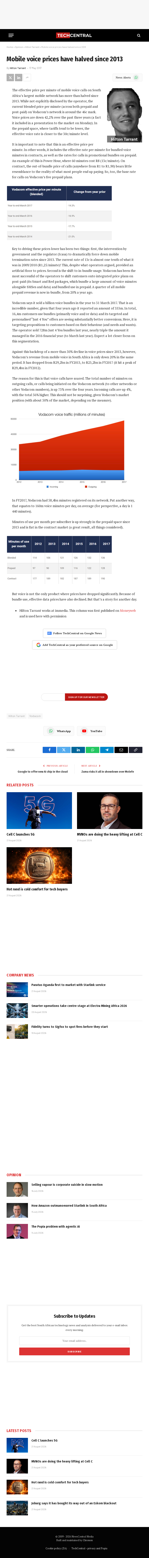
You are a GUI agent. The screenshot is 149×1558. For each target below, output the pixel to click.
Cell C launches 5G (21, 834)
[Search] (138, 35)
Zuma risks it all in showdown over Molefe (107, 771)
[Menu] (11, 35)
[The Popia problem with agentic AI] (17, 1231)
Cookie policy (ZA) (56, 1548)
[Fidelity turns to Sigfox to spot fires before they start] (17, 1031)
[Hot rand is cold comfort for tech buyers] (39, 865)
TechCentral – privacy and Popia (89, 1548)
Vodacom (35, 716)
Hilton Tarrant (32, 47)
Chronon (88, 1540)
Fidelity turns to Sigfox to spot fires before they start (69, 1027)
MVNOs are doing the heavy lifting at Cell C (109, 834)
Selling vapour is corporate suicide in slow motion (67, 1185)
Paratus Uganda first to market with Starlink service (68, 985)
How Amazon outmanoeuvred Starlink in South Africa (69, 1206)
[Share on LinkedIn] (18, 77)
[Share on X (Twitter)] (10, 77)
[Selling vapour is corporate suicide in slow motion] (17, 1189)
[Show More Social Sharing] (27, 77)
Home (10, 47)
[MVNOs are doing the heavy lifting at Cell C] (109, 810)
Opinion (19, 47)
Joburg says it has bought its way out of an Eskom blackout (73, 1503)
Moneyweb (128, 610)
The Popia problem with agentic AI (55, 1227)
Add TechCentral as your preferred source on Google (77, 645)
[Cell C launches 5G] (39, 810)
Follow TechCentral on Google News (77, 633)
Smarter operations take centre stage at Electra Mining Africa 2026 (79, 1006)
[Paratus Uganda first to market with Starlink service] (17, 989)
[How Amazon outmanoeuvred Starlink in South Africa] (17, 1210)
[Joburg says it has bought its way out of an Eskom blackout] (17, 1508)
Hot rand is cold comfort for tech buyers (37, 889)
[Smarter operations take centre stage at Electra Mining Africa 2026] (17, 1010)
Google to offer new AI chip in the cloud (43, 771)
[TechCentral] (74, 35)
